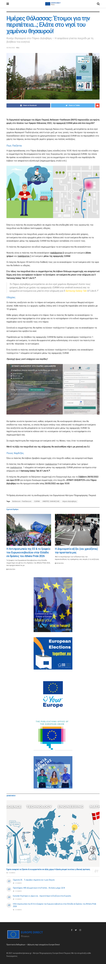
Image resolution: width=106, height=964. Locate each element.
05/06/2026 (11, 569)
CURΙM (37, 501)
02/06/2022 (10, 48)
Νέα (17, 48)
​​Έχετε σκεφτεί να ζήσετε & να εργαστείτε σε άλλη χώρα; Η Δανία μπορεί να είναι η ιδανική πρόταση (48, 869)
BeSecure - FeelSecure (21, 501)
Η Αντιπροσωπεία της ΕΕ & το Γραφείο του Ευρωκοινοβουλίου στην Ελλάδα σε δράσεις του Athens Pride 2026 (28, 552)
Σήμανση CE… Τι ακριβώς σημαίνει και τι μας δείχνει (34, 880)
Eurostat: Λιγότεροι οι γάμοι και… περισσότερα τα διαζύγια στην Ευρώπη (42, 896)
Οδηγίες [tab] (10, 297)
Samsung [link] (70, 291)
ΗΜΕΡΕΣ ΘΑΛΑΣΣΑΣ (51, 501)
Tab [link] (84, 291)
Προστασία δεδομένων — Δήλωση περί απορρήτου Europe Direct (33, 945)
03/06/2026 (60, 563)
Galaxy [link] (78, 291)
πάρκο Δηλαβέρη (70, 501)
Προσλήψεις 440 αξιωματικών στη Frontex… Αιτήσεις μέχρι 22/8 (39, 888)
